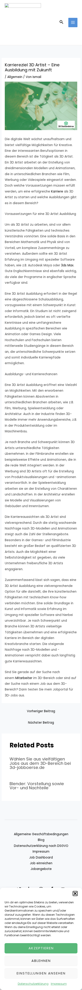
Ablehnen (41, 960)
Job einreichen (41, 863)
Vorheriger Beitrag (41, 711)
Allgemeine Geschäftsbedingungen (41, 834)
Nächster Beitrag (41, 722)
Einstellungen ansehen (41, 973)
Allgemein (14, 77)
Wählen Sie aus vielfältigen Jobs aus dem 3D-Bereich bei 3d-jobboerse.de (40, 763)
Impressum (59, 984)
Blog (41, 840)
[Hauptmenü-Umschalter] (73, 22)
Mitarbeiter (23, 678)
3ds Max (67, 265)
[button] (75, 893)
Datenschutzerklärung (33, 984)
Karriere (57, 191)
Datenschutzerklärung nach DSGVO (41, 846)
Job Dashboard (41, 857)
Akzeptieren (41, 948)
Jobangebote (41, 869)
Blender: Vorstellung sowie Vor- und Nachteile (37, 786)
